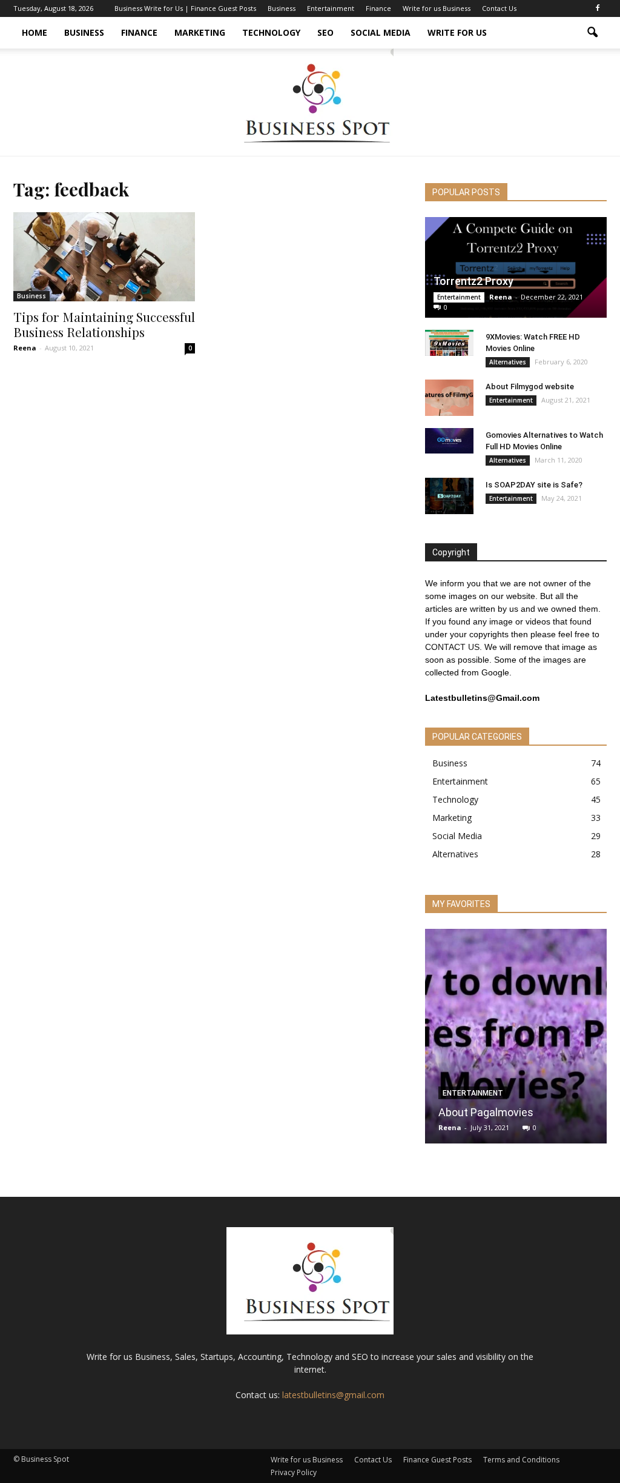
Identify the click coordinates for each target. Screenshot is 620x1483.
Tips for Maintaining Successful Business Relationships (104, 324)
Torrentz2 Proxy (473, 281)
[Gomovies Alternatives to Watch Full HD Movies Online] (449, 441)
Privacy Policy (294, 1472)
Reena (24, 347)
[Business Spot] (310, 102)
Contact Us (499, 8)
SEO (325, 32)
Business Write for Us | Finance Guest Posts (185, 8)
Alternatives (507, 362)
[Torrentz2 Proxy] (516, 267)
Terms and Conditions (521, 1460)
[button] (592, 32)
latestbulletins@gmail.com (333, 1395)
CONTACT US (452, 647)
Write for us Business (436, 8)
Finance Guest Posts (437, 1460)
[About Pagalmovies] (516, 1041)
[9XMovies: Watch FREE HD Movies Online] (449, 343)
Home (34, 32)
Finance (378, 8)
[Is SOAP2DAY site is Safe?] (449, 496)
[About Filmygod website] (449, 398)
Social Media (381, 32)
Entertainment (330, 8)
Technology (271, 32)
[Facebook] (598, 8)
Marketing (199, 32)
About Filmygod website (530, 386)
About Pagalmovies (485, 1112)
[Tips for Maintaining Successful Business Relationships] (104, 256)
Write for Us (457, 32)
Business (281, 8)
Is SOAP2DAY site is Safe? (534, 484)
